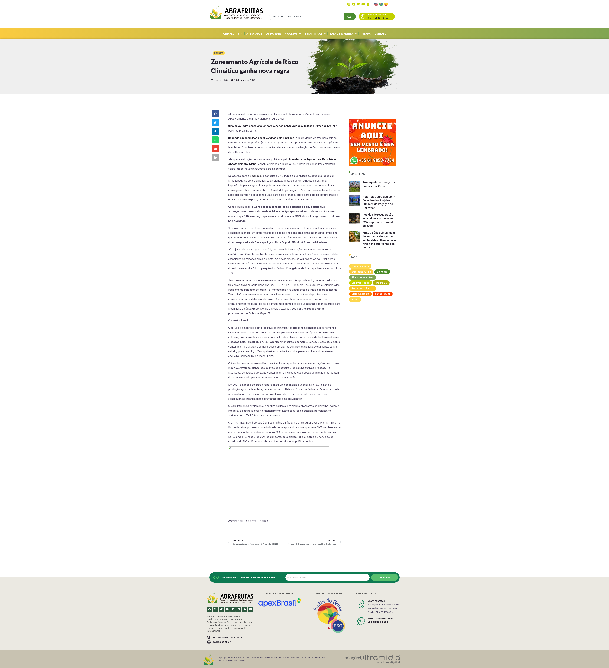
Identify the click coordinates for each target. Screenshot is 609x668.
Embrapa (255, 175)
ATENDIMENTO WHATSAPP (380, 618)
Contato (380, 33)
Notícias (218, 53)
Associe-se (273, 33)
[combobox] (306, 16)
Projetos (291, 33)
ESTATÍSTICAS (313, 33)
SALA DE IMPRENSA (341, 33)
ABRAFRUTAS (231, 33)
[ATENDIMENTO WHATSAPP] (361, 621)
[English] (376, 3)
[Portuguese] (381, 3)
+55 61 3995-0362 (378, 622)
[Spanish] (386, 3)
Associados (254, 33)
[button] (215, 113)
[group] (372, 142)
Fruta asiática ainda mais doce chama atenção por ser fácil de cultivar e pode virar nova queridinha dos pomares (379, 240)
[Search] (350, 16)
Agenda (366, 33)
